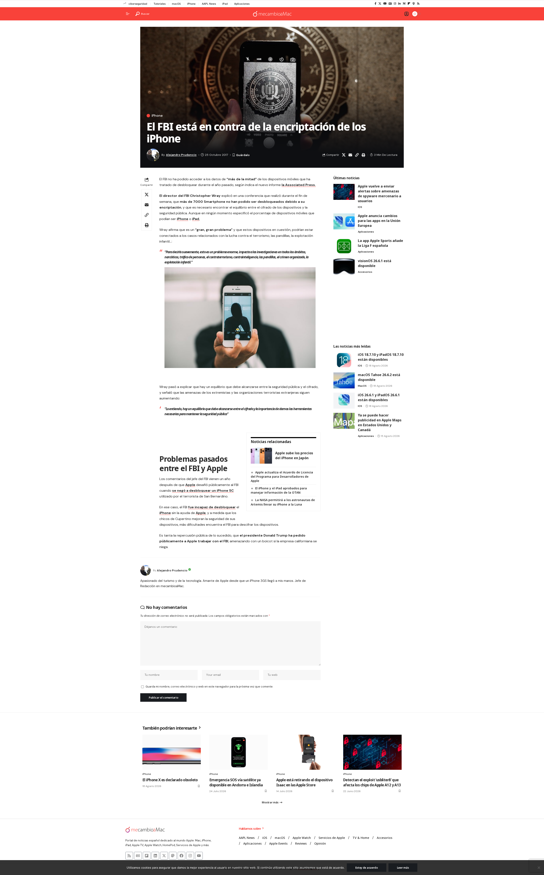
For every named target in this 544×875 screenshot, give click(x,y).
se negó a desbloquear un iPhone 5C (203, 490)
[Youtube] (199, 855)
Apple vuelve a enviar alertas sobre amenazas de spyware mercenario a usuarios (379, 193)
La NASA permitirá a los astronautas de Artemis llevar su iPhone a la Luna (283, 502)
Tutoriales (160, 3)
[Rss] (418, 3)
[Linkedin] (155, 855)
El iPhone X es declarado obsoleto (170, 779)
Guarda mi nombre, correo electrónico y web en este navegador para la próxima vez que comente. (209, 686)
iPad (225, 3)
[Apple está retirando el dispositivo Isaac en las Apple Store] (305, 752)
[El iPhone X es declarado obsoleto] (171, 752)
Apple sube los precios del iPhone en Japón (294, 455)
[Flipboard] (409, 3)
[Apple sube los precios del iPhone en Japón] (261, 456)
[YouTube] (385, 3)
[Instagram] (395, 3)
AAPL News (209, 3)
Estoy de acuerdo (366, 867)
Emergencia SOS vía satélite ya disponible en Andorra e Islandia (236, 782)
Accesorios (365, 272)
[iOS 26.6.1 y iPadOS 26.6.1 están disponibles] (344, 401)
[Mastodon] (173, 855)
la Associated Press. (299, 185)
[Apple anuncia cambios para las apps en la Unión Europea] (344, 221)
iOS (360, 207)
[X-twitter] (164, 855)
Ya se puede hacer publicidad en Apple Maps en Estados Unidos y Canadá (379, 422)
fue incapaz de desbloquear (212, 507)
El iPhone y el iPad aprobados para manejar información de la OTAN (279, 490)
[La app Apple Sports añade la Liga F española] (344, 246)
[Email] (350, 155)
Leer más (403, 867)
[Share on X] (344, 155)
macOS (176, 3)
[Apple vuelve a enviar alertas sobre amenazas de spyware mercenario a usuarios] (344, 192)
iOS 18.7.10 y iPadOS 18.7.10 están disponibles (381, 357)
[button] (142, 13)
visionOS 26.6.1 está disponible (374, 263)
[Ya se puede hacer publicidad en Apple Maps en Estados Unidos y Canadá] (344, 421)
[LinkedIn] (399, 3)
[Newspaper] (138, 855)
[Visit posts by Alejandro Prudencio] (145, 570)
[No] (539, 867)
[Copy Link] (357, 155)
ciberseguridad (138, 3)
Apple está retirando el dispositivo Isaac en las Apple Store (304, 782)
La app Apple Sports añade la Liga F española (380, 243)
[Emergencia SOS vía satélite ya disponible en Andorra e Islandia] (238, 752)
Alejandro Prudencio (181, 155)
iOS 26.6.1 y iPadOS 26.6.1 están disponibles (379, 397)
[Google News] (390, 3)
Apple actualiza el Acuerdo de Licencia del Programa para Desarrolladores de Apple (282, 476)
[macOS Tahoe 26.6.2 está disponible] (344, 380)
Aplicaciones (241, 3)
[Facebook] (375, 3)
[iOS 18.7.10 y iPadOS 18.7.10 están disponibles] (344, 360)
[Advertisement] (368, 309)
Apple (190, 485)
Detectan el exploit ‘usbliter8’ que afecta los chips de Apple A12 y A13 (372, 782)
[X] (379, 3)
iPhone (191, 3)
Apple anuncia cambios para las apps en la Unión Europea (379, 220)
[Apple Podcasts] (413, 3)
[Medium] (404, 3)
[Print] (363, 155)
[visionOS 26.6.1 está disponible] (344, 266)
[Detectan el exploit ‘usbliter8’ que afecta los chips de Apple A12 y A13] (372, 752)
